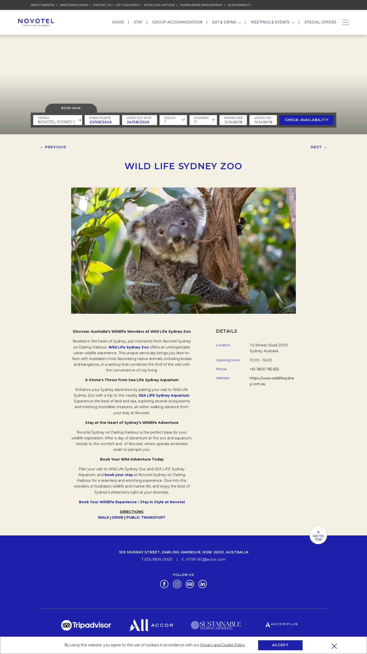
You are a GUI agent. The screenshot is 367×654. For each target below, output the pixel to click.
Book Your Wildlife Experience (108, 502)
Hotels (43, 118)
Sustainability (239, 5)
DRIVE (117, 517)
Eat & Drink (224, 22)
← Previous (53, 147)
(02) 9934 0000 (158, 559)
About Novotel (43, 5)
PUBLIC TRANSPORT (146, 517)
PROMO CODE (233, 118)
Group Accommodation (177, 22)
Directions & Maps (74, 5)
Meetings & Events (271, 22)
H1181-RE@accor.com (206, 559)
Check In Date (100, 118)
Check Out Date (139, 118)
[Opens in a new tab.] (164, 583)
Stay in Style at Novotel (162, 502)
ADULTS (169, 118)
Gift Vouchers (127, 5)
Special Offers (320, 22)
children (201, 118)
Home (118, 22)
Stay (138, 22)
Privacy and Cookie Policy (222, 645)
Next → (319, 147)
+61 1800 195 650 (264, 369)
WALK (103, 517)
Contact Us (102, 5)
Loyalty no (262, 118)
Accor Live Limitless (159, 5)
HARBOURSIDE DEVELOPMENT (201, 5)
